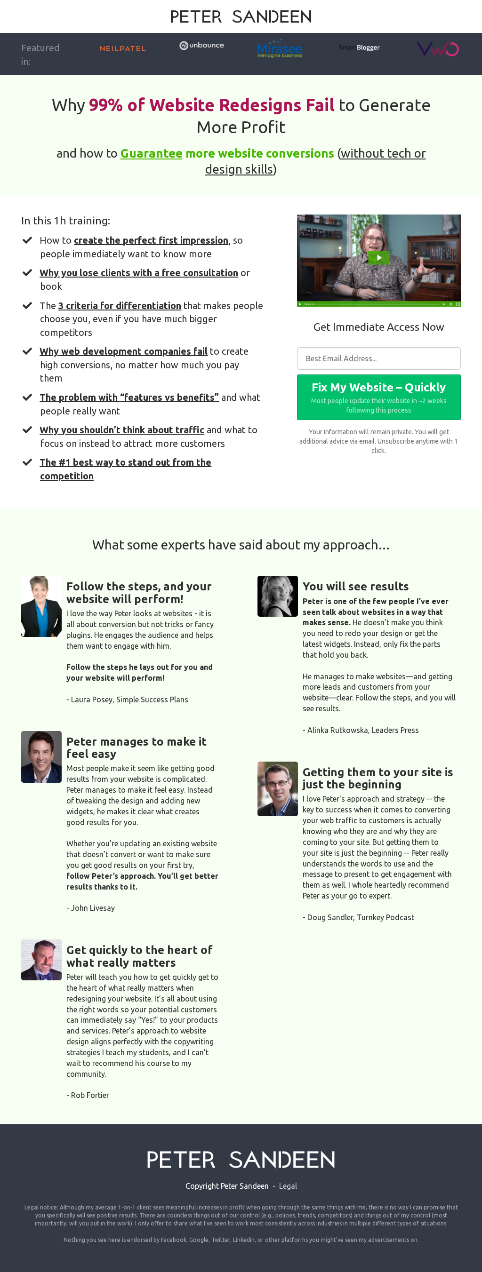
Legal (288, 1186)
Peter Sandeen (245, 1186)
